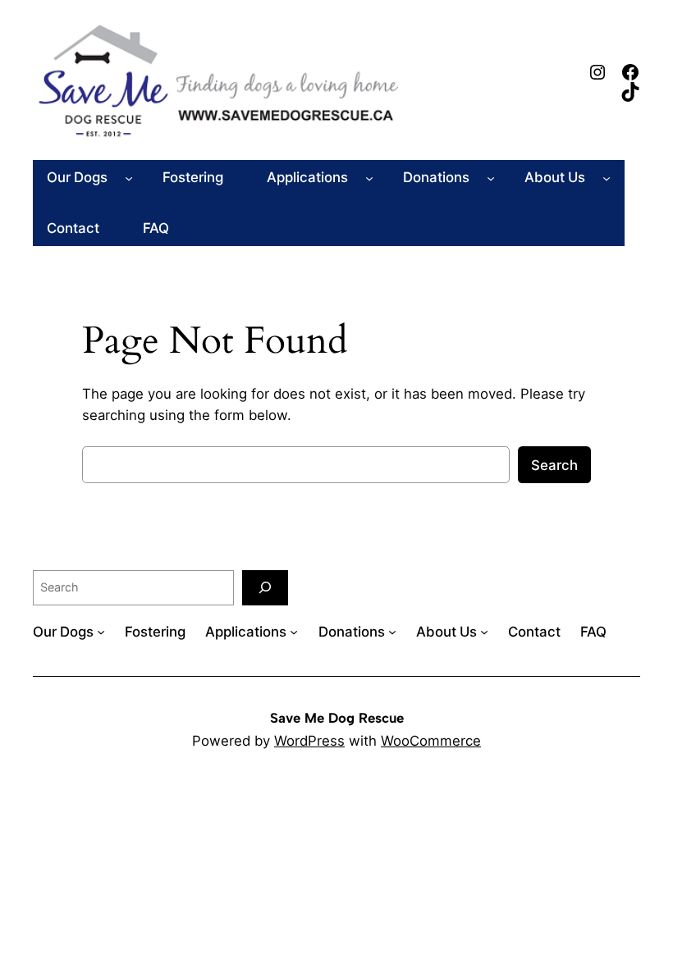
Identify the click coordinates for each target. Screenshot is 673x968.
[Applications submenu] (369, 177)
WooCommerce (431, 741)
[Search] (265, 587)
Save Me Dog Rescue (337, 718)
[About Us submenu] (606, 177)
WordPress (309, 741)
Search (554, 465)
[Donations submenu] (491, 177)
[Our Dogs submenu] (129, 177)
